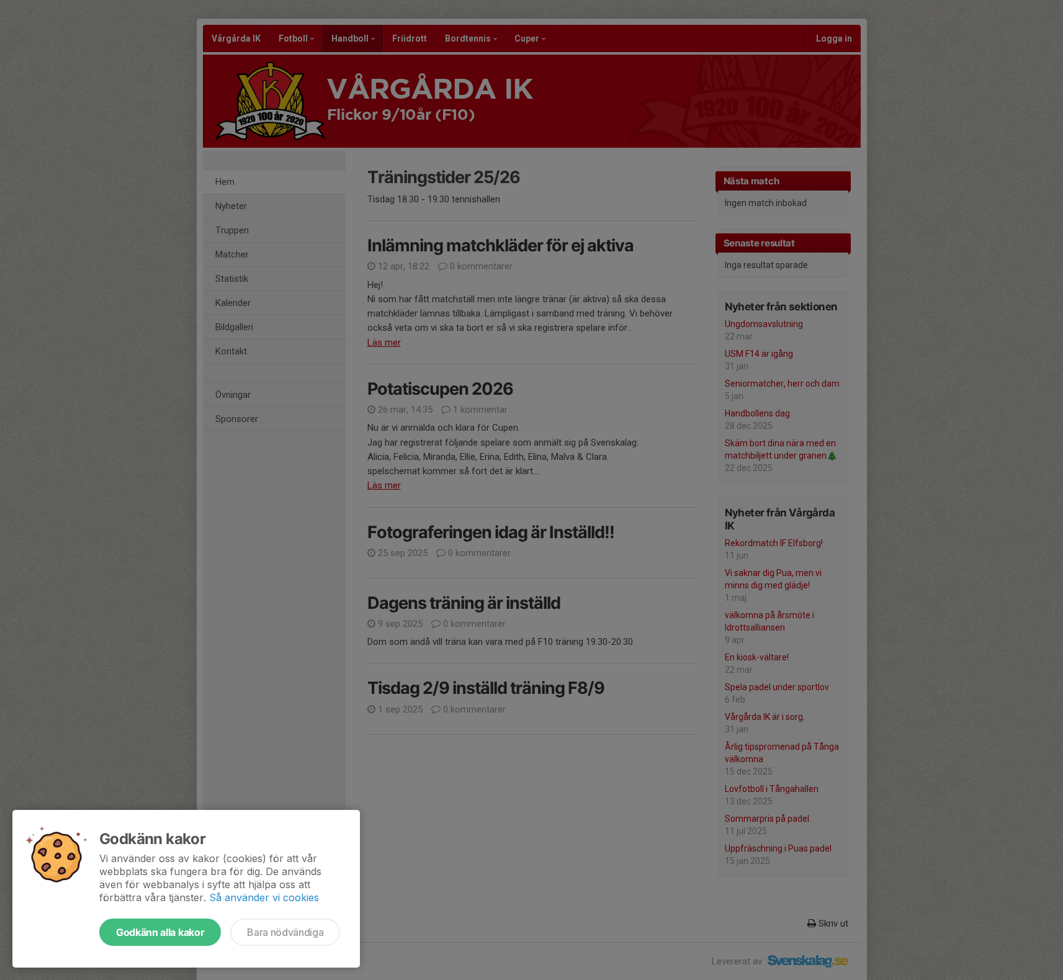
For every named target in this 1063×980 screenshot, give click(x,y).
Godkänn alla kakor (160, 932)
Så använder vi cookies (264, 897)
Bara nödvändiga (285, 932)
